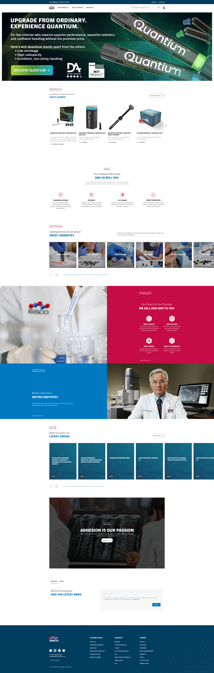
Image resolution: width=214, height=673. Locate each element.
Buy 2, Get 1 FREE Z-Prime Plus (57, 2)
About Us (154, 2)
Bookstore (143, 654)
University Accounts (95, 654)
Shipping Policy (119, 660)
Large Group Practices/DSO (97, 651)
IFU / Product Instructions (122, 651)
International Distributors (96, 645)
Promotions (143, 645)
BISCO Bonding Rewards (146, 651)
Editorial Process (144, 663)
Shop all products (155, 95)
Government (93, 648)
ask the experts (77, 7)
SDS (116, 654)
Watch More (157, 435)
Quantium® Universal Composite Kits (63, 133)
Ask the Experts (36, 416)
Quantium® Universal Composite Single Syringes (119, 134)
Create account (143, 360)
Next (166, 126)
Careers (142, 657)
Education (117, 642)
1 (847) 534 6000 (54, 660)
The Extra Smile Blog (120, 645)
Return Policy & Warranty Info (123, 657)
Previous (48, 126)
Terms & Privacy (144, 660)
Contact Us (162, 2)
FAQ (116, 663)
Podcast (61, 581)
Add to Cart (154, 118)
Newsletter (54, 581)
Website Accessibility (95, 657)
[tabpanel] (62, 255)
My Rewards (143, 648)
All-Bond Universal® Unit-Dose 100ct (150, 133)
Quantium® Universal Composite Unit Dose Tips (92, 134)
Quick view (58, 118)
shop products (63, 7)
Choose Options (68, 118)
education (89, 7)
